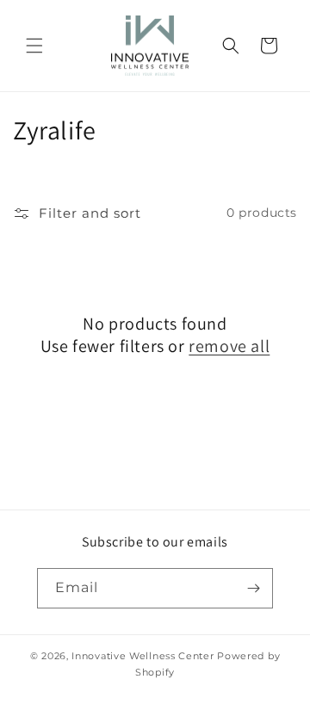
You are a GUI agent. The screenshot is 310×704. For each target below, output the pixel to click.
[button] (34, 46)
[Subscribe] (253, 588)
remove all (229, 346)
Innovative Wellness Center (142, 656)
